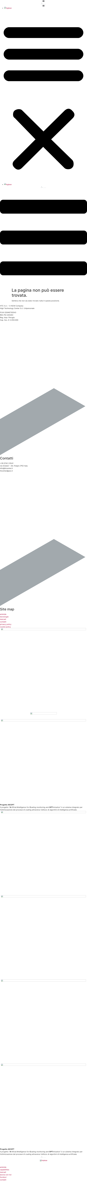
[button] (43, 96)
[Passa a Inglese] (45, 8)
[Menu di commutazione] (43, 1)
